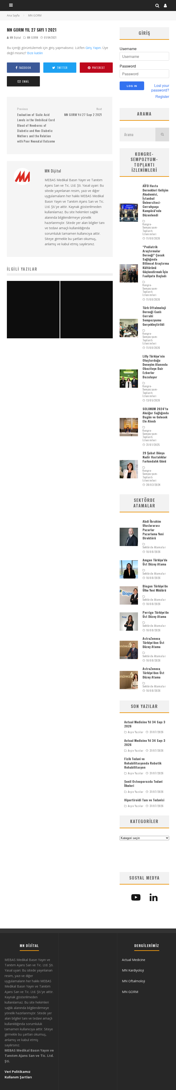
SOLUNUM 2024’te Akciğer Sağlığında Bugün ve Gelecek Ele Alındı (156, 415)
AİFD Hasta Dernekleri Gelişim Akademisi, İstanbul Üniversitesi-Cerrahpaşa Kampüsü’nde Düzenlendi (155, 200)
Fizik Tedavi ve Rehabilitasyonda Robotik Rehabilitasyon (142, 762)
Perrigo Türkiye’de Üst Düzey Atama (156, 614)
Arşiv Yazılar (135, 732)
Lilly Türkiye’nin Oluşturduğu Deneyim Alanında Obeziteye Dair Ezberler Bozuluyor (155, 366)
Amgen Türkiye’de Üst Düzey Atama (155, 561)
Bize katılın (35, 53)
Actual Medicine (133, 960)
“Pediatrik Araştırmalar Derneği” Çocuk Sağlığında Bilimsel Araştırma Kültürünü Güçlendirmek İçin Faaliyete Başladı (156, 261)
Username (128, 49)
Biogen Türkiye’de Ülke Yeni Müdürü (155, 588)
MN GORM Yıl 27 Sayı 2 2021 (83, 112)
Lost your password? (160, 87)
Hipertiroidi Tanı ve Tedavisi (144, 799)
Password (128, 66)
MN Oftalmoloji (133, 981)
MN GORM (32, 37)
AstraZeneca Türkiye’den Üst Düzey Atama (153, 642)
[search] (162, 134)
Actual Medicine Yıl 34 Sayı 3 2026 (144, 723)
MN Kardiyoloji (133, 970)
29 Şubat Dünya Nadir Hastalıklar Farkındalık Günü (155, 456)
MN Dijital (15, 37)
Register (162, 96)
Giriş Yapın (93, 48)
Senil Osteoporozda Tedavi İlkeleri (143, 783)
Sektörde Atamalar (154, 547)
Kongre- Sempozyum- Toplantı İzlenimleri (150, 229)
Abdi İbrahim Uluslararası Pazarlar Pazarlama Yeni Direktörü (153, 529)
